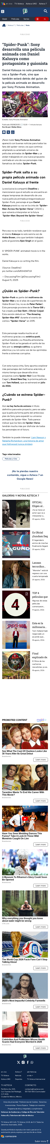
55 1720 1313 (29, 1092)
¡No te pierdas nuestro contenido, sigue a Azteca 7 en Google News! (25, 475)
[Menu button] (4, 11)
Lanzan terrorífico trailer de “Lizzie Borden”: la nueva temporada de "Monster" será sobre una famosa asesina (40, 564)
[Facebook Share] (4, 132)
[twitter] (18, 1063)
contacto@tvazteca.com (34, 1089)
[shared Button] (12, 132)
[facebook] (27, 1063)
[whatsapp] (32, 1063)
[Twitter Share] (8, 132)
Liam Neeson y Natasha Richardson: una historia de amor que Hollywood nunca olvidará (24, 440)
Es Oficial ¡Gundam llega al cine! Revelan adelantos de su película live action (40, 534)
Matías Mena (16, 127)
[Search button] (45, 11)
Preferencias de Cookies (28, 1102)
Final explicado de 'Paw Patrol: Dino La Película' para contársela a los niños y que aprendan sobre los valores (40, 655)
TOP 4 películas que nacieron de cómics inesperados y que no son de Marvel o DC (40, 595)
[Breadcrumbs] (5, 25)
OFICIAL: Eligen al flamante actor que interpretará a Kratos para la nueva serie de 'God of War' (40, 504)
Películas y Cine (11, 459)
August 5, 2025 (10, 280)
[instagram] (23, 1063)
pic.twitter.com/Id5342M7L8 (17, 271)
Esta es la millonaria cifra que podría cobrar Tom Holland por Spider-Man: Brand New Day (40, 625)
